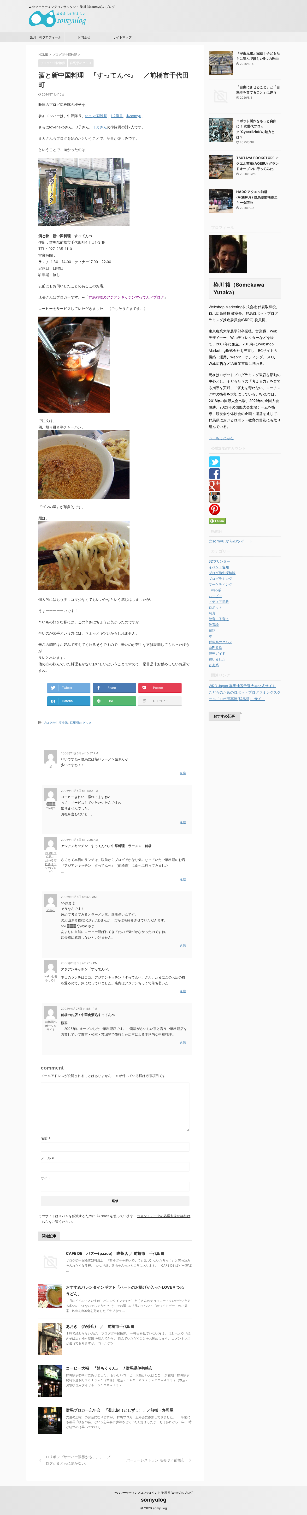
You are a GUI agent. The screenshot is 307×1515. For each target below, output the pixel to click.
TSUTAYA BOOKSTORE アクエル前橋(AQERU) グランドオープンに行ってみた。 (257, 163)
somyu (50, 910)
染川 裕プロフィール (45, 37)
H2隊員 (117, 116)
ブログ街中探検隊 (55, 723)
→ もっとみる (221, 438)
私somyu (133, 116)
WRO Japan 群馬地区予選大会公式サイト (242, 686)
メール (47, 1158)
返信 (183, 773)
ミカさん (100, 127)
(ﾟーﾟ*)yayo (51, 806)
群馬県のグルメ (81, 723)
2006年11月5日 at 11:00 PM (79, 791)
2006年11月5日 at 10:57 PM (79, 753)
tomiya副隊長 (96, 116)
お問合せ (84, 37)
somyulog (153, 1500)
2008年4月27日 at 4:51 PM (79, 1008)
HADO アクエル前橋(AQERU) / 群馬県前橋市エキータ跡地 (256, 197)
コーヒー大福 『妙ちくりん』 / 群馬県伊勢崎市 (109, 1368)
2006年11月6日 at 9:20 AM (79, 897)
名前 (46, 1138)
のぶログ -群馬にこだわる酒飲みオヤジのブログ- (50, 862)
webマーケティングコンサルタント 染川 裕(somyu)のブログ (153, 1492)
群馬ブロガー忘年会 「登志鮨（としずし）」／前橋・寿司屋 (119, 1410)
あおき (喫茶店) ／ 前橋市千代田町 (100, 1326)
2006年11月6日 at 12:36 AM (79, 840)
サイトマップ (122, 37)
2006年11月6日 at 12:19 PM (79, 963)
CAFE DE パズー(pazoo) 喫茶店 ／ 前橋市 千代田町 (115, 1253)
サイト (46, 1178)
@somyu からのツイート (230, 541)
